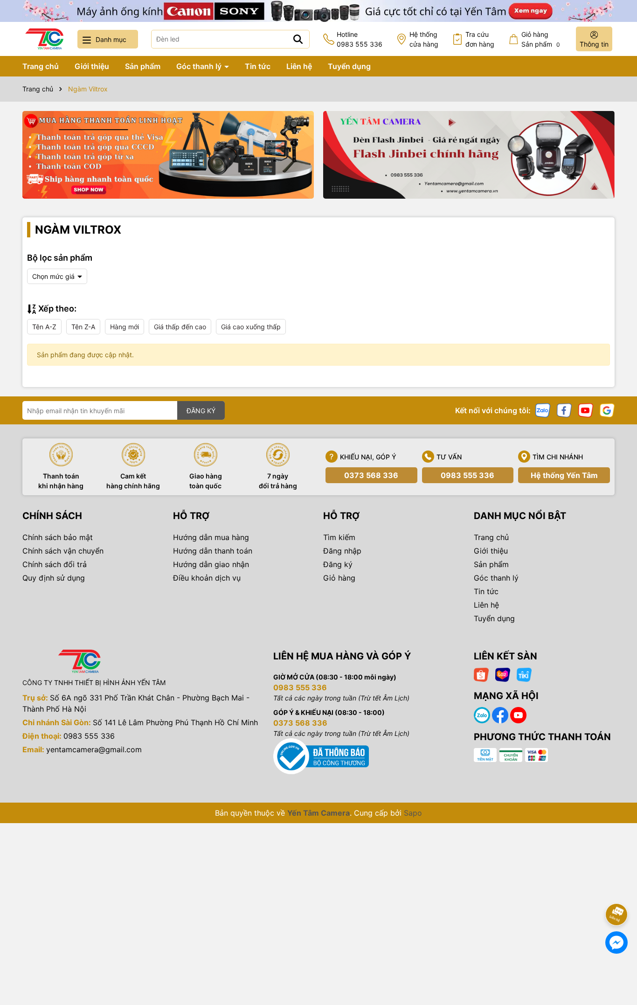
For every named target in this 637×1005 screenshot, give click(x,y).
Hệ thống (423, 39)
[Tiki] (524, 674)
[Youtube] (585, 410)
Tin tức (257, 66)
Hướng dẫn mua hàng (211, 537)
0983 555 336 (467, 475)
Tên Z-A (83, 327)
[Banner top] (318, 10)
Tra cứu (479, 39)
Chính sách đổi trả (54, 564)
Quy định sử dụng (53, 577)
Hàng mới (124, 327)
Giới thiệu (92, 66)
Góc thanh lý (199, 66)
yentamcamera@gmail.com (94, 749)
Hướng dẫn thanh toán (212, 550)
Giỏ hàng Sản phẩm (540, 39)
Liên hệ (299, 66)
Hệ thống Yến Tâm (564, 475)
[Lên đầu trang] (617, 888)
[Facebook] (564, 410)
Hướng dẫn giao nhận (211, 564)
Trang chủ (40, 66)
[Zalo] (542, 410)
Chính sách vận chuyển (63, 550)
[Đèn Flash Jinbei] (469, 155)
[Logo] (44, 38)
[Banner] (168, 155)
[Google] (607, 410)
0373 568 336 (371, 475)
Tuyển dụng (349, 66)
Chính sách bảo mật (57, 537)
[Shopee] (481, 674)
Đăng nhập (342, 550)
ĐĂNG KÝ (201, 411)
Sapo (413, 813)
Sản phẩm (142, 66)
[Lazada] (502, 674)
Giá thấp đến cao (180, 327)
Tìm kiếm (339, 537)
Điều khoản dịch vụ (207, 577)
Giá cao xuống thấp (251, 327)
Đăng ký (338, 564)
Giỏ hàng (339, 577)
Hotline (359, 39)
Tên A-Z (44, 327)
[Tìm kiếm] (298, 39)
